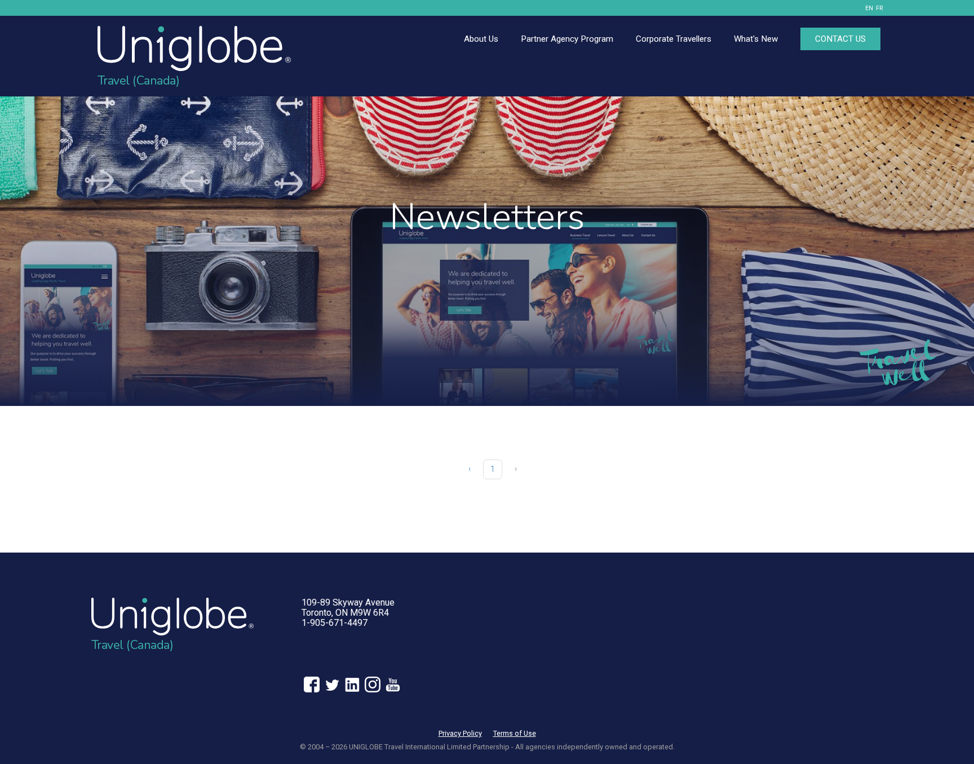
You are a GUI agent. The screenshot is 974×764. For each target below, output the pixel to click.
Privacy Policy (460, 733)
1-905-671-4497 (335, 622)
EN (869, 8)
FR (879, 8)
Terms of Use (514, 733)
